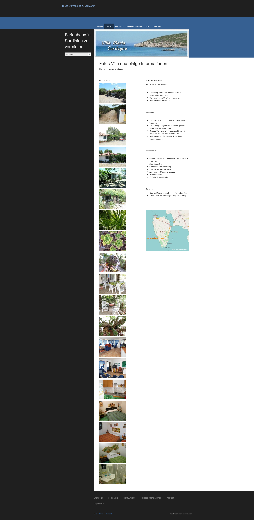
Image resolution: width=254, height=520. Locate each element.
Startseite (100, 26)
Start (95, 514)
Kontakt (147, 26)
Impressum (157, 26)
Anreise (102, 514)
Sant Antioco (119, 26)
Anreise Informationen (134, 26)
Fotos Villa (109, 26)
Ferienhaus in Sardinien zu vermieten (78, 40)
